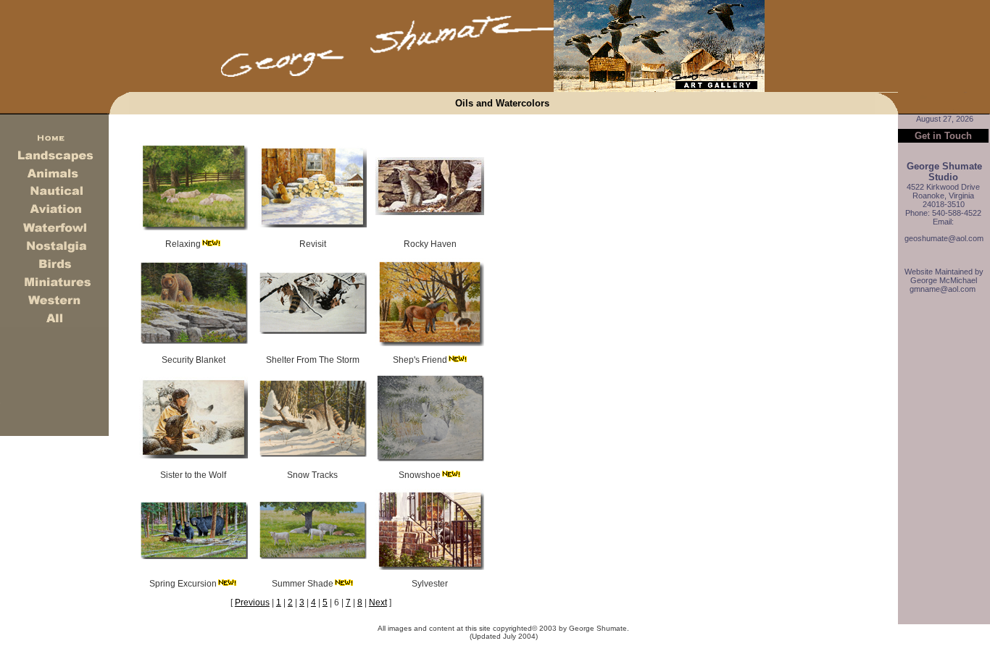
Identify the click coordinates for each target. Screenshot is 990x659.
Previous (252, 602)
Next (378, 602)
